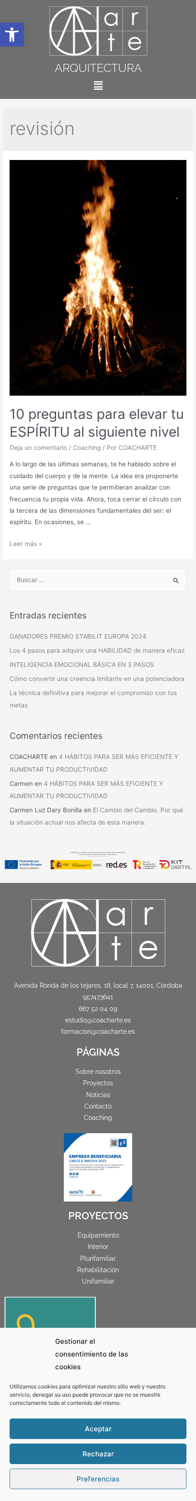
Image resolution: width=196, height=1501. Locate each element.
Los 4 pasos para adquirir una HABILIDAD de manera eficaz (97, 650)
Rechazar (98, 1453)
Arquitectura (98, 68)
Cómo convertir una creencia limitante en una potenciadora (97, 678)
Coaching (87, 447)
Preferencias (98, 1479)
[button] (12, 34)
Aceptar (98, 1428)
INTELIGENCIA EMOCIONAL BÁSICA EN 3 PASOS (82, 664)
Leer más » (26, 543)
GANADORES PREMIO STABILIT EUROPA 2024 (78, 636)
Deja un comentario (38, 447)
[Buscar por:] (98, 579)
